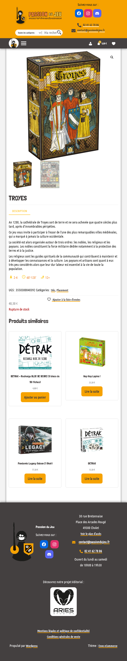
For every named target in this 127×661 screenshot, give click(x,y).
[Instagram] (88, 13)
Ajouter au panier (35, 397)
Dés (53, 290)
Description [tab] (19, 211)
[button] (112, 57)
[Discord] (97, 13)
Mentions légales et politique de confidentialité (63, 631)
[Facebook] (79, 13)
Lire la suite (92, 391)
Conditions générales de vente (63, 636)
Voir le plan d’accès (91, 533)
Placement (62, 290)
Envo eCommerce (108, 646)
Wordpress (32, 646)
